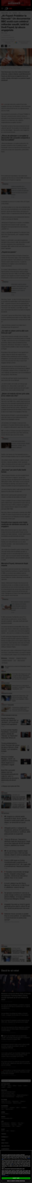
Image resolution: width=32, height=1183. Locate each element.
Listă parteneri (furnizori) (5, 1175)
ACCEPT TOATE (16, 1178)
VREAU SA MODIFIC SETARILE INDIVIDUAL (16, 1180)
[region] (16, 1166)
